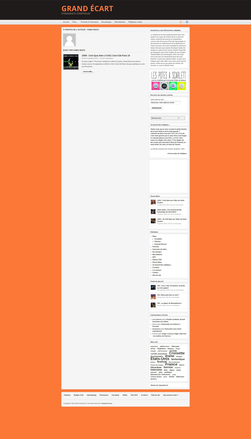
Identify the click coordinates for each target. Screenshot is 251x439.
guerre (181, 365)
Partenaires (104, 395)
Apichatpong (91, 395)
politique (168, 372)
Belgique (171, 348)
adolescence (164, 346)
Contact (155, 273)
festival (162, 361)
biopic (178, 348)
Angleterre (161, 349)
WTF (154, 257)
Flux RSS (181, 22)
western (153, 379)
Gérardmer (156, 367)
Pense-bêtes (157, 262)
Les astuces (157, 319)
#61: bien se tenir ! (168, 295)
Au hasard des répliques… (162, 265)
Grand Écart (87, 8)
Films (74, 22)
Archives (144, 395)
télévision (180, 377)
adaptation (154, 346)
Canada (153, 351)
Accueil (66, 22)
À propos (155, 267)
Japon (171, 370)
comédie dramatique (158, 354)
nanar (178, 370)
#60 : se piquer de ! (169, 303)
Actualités (158, 239)
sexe (165, 377)
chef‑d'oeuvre (162, 351)
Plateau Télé (157, 260)
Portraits (155, 247)
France (171, 364)
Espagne (179, 356)
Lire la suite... (88, 71)
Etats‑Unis (159, 358)
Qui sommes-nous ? (170, 395)
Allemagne (175, 346)
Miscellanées (120, 22)
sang (174, 374)
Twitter (184, 22)
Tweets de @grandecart (159, 385)
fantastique (178, 359)
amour (152, 349)
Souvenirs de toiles (159, 249)
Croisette (177, 353)
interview (156, 369)
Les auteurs (156, 270)
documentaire (156, 356)
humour (177, 367)
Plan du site (156, 275)
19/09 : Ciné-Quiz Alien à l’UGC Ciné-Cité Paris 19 (106, 55)
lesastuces (156, 329)
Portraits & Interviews (89, 22)
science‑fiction (155, 377)
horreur (168, 367)
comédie (173, 351)
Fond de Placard (160, 244)
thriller (171, 377)
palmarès (153, 372)
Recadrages (106, 22)
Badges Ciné (78, 395)
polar (160, 372)
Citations (67, 395)
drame (169, 356)
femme (152, 362)
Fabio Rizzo (93, 30)
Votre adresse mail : (157, 99)
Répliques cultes (135, 22)
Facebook (187, 22)
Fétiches (157, 241)
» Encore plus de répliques (177, 153)
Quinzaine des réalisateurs (160, 374)
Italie (165, 370)
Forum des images (156, 365)
